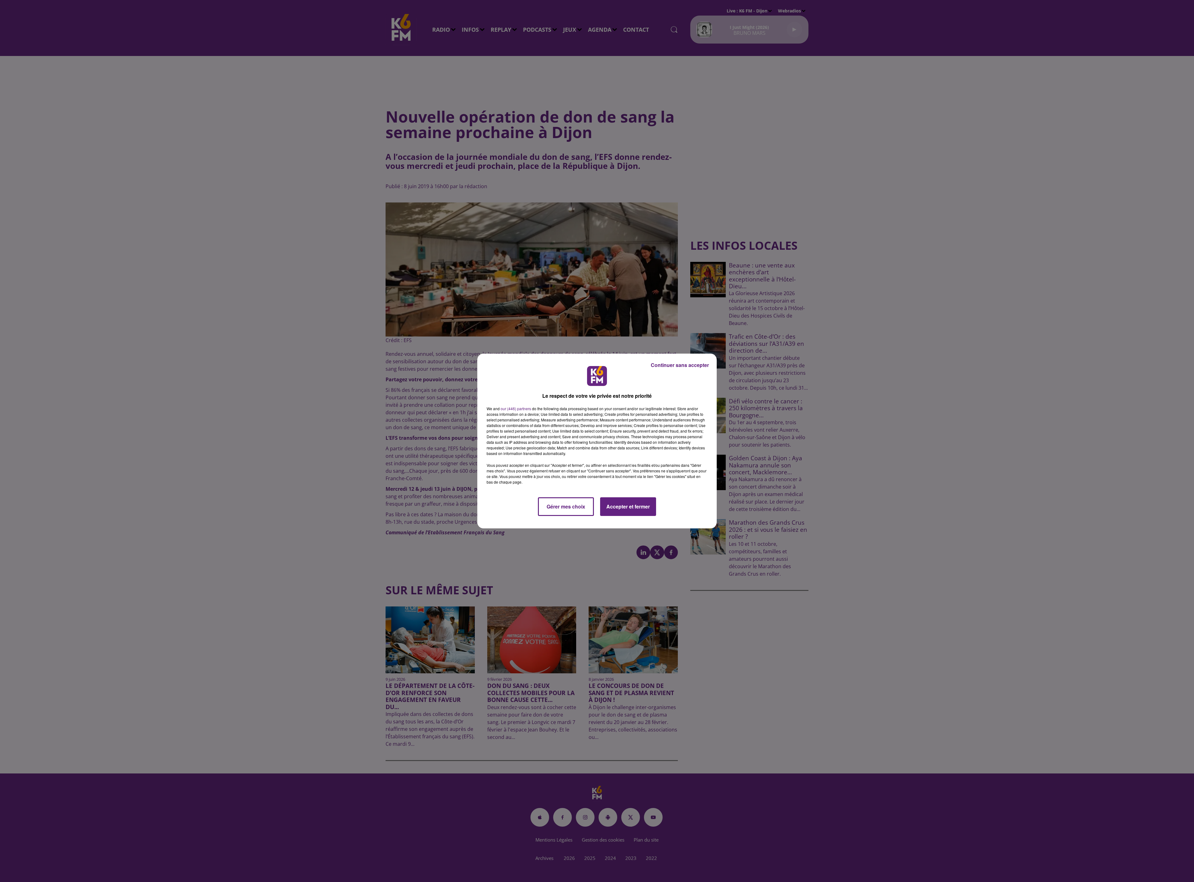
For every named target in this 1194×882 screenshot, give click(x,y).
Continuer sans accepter (680, 365)
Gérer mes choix (566, 506)
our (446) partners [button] (516, 408)
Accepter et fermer (628, 506)
